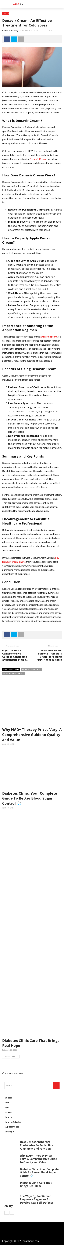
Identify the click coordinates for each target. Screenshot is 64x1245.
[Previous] (6, 1213)
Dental (8, 1097)
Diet (6, 1102)
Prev (7, 1056)
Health (6, 13)
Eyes (7, 1107)
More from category (13, 673)
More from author (31, 669)
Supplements (11, 1126)
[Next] (12, 1213)
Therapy (9, 1131)
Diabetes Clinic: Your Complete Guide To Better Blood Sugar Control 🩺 (29, 798)
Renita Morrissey (10, 30)
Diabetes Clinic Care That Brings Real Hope (36, 1184)
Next (14, 1056)
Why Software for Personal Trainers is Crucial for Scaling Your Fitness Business (49, 655)
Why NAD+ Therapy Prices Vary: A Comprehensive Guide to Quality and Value (32, 734)
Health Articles (12, 1121)
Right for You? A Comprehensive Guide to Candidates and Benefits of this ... (15, 655)
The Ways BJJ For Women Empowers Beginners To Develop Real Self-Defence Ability (28, 1201)
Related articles (11, 669)
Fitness (8, 1112)
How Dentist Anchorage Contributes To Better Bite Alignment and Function (36, 1145)
